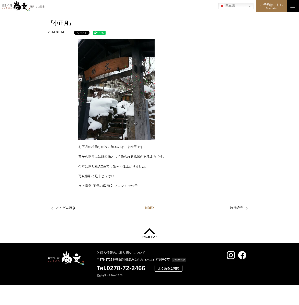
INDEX (149, 208)
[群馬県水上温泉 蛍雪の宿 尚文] (128, 6)
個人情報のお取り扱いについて (122, 252)
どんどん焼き (65, 208)
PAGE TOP (149, 236)
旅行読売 (236, 208)
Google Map (179, 259)
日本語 (229, 6)
